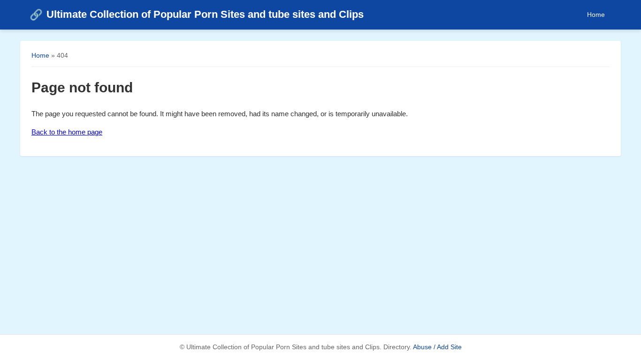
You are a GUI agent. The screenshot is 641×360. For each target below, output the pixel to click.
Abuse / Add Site (437, 347)
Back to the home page (66, 132)
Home (596, 14)
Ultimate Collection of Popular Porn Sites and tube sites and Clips (197, 14)
